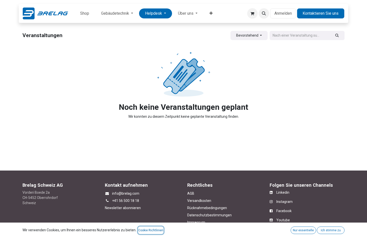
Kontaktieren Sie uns (321, 13)
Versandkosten (199, 201)
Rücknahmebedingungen (207, 208)
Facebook (284, 211)
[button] (264, 13)
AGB (190, 193)
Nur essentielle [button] (303, 230)
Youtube (283, 220)
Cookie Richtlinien (150, 230)
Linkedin (281, 192)
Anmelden (283, 13)
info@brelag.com (125, 193)
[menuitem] (84, 13)
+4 (114, 201)
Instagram (283, 202)
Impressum (196, 222)
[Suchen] (337, 35)
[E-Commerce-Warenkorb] (252, 13)
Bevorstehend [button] (247, 35)
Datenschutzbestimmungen (209, 215)
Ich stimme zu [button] (331, 230)
